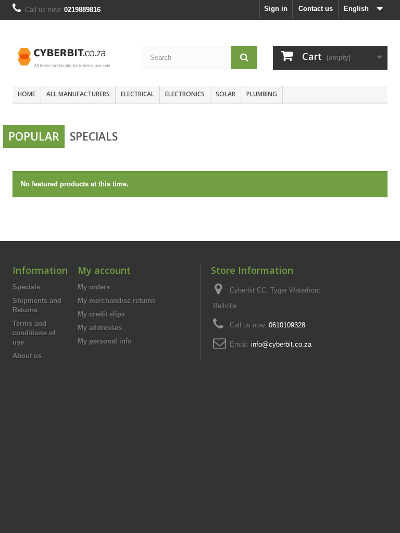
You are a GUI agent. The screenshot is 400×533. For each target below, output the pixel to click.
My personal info (105, 341)
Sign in (276, 8)
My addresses (100, 328)
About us (27, 356)
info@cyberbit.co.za (281, 344)
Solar (225, 94)
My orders (94, 287)
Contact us (315, 8)
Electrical (137, 94)
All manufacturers (78, 94)
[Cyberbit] (69, 57)
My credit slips (101, 314)
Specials (94, 136)
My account (104, 270)
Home (26, 94)
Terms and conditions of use (33, 333)
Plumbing (261, 94)
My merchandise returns (117, 300)
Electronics (185, 94)
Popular (33, 136)
